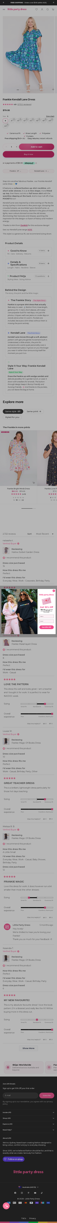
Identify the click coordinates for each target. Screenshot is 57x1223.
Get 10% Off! (46, 627)
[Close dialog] (54, 590)
